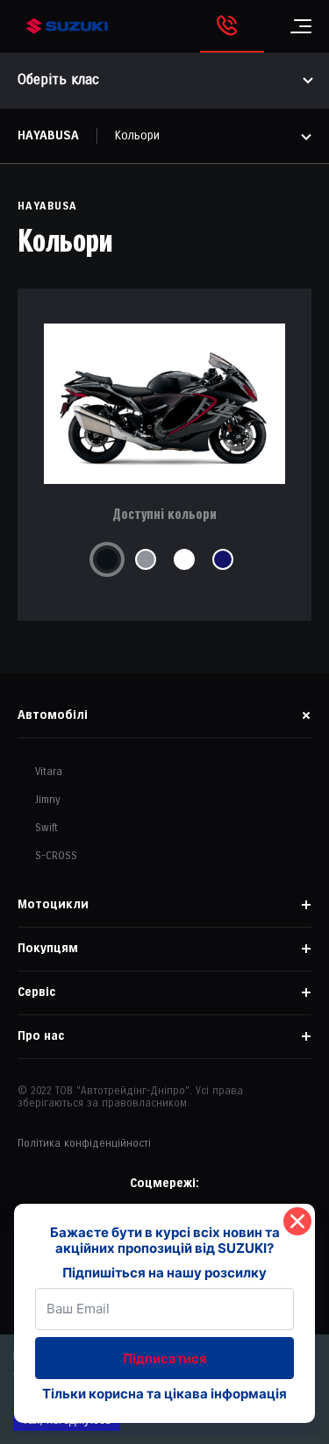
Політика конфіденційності (84, 1143)
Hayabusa (48, 135)
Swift (46, 828)
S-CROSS (56, 856)
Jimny (48, 800)
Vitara (48, 772)
